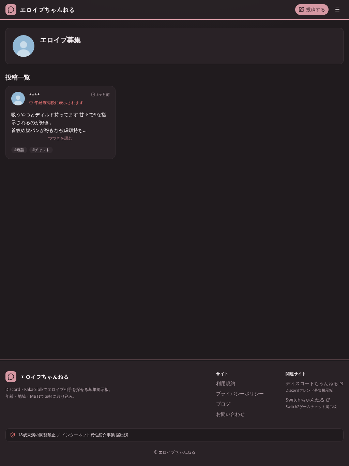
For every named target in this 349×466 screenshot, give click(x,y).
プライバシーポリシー (240, 393)
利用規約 (225, 383)
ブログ (223, 404)
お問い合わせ (230, 414)
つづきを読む (60, 138)
